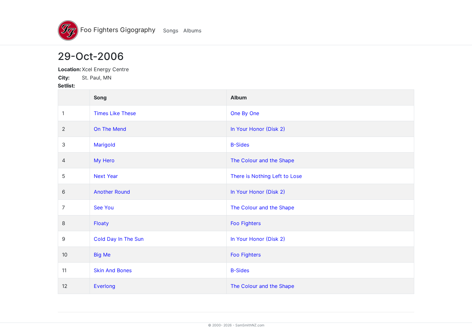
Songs (170, 30)
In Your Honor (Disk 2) (258, 129)
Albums (192, 30)
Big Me (102, 254)
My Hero (104, 160)
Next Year (106, 176)
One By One (245, 113)
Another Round (112, 192)
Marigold (104, 144)
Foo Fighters (246, 223)
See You (104, 207)
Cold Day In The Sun (119, 239)
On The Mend (110, 129)
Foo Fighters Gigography (116, 30)
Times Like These (115, 113)
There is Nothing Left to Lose (266, 176)
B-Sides (240, 144)
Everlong (104, 286)
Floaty (101, 223)
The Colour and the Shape (262, 160)
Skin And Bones (113, 270)
